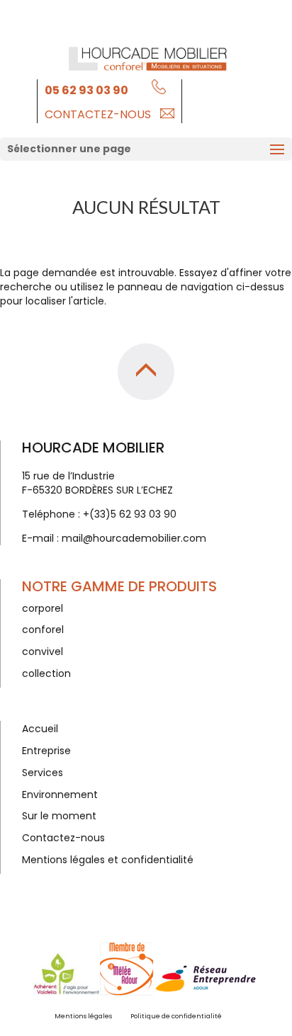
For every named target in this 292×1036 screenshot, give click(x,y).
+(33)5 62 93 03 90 (129, 514)
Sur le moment (59, 816)
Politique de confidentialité (176, 1016)
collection (46, 673)
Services (42, 772)
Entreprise (46, 751)
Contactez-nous (98, 114)
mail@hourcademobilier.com (134, 538)
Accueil (40, 729)
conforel (43, 629)
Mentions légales (83, 1016)
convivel (42, 651)
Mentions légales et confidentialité (107, 860)
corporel (42, 608)
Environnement (60, 794)
